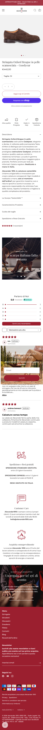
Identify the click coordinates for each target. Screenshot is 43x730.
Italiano (20, 710)
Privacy (5, 697)
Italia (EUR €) (7, 710)
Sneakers (6, 624)
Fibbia (4, 628)
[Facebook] (3, 676)
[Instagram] (12, 676)
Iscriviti (22, 378)
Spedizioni (13, 697)
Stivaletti (6, 618)
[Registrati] (40, 663)
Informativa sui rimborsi (11, 703)
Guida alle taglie (9, 212)
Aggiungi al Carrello (21, 94)
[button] (7, 226)
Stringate (6, 614)
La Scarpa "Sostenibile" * (12, 198)
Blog (4, 635)
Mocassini (6, 621)
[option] (21, 259)
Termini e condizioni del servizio (14, 700)
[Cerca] (35, 10)
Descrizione (7, 134)
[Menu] (3, 10)
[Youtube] (8, 676)
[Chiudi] (40, 348)
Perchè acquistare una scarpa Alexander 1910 (19, 694)
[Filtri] (4, 330)
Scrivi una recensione (21, 324)
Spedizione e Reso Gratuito (13, 219)
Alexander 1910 (13, 715)
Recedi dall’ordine (9, 638)
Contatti (5, 631)
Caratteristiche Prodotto (12, 205)
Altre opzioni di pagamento (21, 106)
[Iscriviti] (32, 597)
